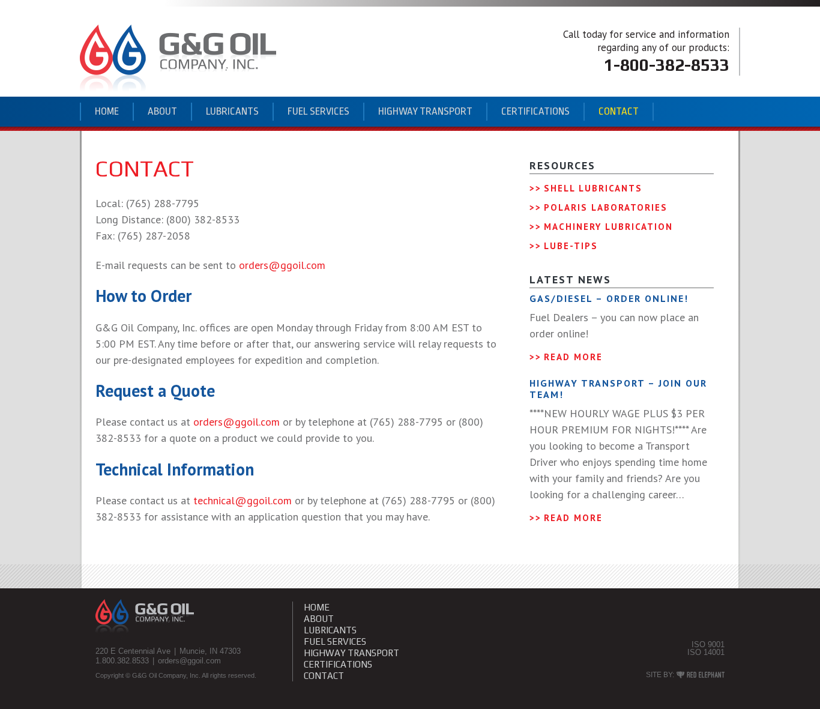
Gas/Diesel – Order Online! (609, 298)
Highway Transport (425, 111)
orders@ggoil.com (282, 265)
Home (107, 111)
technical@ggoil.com (242, 500)
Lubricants (232, 111)
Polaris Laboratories (606, 207)
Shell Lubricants (593, 188)
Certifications (535, 111)
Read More (573, 357)
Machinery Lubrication (608, 226)
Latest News (570, 279)
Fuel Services (318, 111)
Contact (618, 111)
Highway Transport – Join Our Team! (618, 388)
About (162, 111)
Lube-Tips (571, 246)
